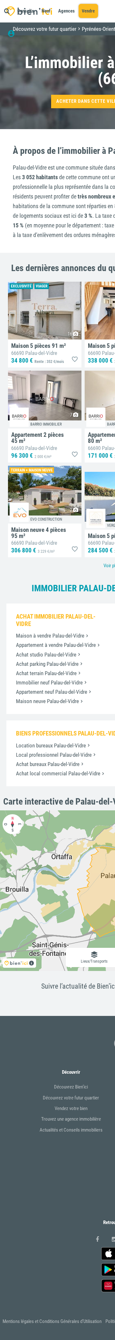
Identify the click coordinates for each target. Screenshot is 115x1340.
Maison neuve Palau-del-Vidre (47, 701)
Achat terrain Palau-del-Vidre (46, 673)
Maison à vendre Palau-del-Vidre (50, 635)
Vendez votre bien (71, 1108)
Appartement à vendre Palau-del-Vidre (56, 645)
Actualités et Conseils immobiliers (71, 1130)
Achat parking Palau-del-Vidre (47, 664)
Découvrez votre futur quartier (71, 1098)
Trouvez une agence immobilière (71, 1119)
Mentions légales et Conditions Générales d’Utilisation (52, 1321)
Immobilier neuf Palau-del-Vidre (49, 682)
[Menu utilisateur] (14, 33)
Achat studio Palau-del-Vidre (46, 654)
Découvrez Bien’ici (71, 1087)
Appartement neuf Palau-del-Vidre (51, 692)
